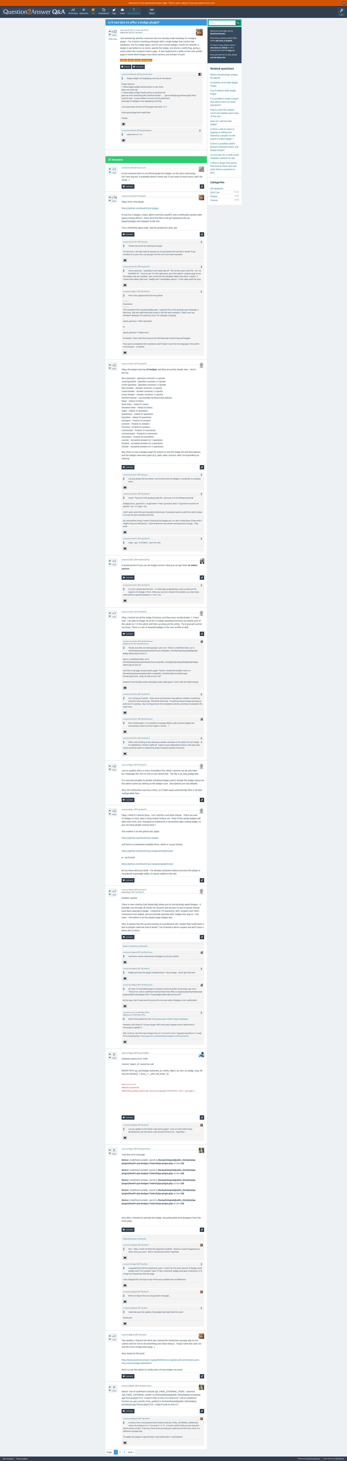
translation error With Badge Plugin (224, 84)
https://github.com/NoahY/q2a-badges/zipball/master (147, 864)
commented (125, 74)
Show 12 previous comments (135, 946)
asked (122, 30)
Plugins (138, 30)
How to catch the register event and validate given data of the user (224, 113)
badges (123, 60)
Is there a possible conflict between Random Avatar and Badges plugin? (224, 146)
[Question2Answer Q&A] (34, 11)
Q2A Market (339, 1459)
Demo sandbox (22, 1459)
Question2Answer (217, 34)
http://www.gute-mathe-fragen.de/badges (170, 1019)
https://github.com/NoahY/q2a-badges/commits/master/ (165, 1036)
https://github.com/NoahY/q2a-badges (140, 208)
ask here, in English (224, 41)
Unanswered (103, 13)
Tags (114, 13)
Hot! (93, 13)
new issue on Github (218, 48)
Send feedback (8, 1459)
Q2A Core (215, 192)
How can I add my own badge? (221, 123)
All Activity (73, 13)
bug (230, 50)
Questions (83, 13)
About (152, 13)
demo (185, 3)
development (146, 60)
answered (125, 168)
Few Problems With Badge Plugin (223, 92)
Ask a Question (133, 13)
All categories (216, 188)
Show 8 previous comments (134, 1239)
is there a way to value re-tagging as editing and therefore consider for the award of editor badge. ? (222, 134)
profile (137, 60)
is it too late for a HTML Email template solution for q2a (224, 156)
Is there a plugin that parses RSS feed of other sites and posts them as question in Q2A (223, 168)
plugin (131, 60)
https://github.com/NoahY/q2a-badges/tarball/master (147, 851)
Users (122, 13)
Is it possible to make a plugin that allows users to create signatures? (224, 101)
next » (131, 1452)
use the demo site (217, 57)
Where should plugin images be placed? (224, 76)
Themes (214, 200)
